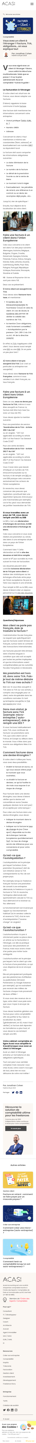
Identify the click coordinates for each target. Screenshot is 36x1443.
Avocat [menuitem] (6, 1329)
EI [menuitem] (3, 1343)
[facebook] (8, 1410)
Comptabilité (8, 37)
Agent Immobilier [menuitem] (10, 1332)
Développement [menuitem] (9, 1380)
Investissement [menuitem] (9, 1377)
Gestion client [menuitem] (8, 1373)
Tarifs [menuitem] (5, 1401)
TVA (14, 343)
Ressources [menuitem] (7, 1351)
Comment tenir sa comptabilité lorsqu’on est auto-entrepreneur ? (16, 1264)
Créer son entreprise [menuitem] (11, 1355)
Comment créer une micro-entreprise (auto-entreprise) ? (18, 1230)
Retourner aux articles (13, 14)
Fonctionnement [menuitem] (9, 1396)
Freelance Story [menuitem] (9, 1384)
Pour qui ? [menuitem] (7, 1307)
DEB (18, 349)
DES (8, 349)
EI (7, 123)
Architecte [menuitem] (7, 1325)
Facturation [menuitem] (7, 1369)
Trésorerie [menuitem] (7, 1366)
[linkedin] (12, 1410)
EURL (29, 120)
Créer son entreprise (11, 1225)
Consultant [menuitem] (7, 1311)
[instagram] (16, 1410)
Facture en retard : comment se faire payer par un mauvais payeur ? (18, 1197)
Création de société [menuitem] (10, 1405)
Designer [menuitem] (6, 1318)
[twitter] (4, 1410)
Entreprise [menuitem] (7, 1392)
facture (23, 106)
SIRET (30, 145)
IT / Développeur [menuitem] (9, 1315)
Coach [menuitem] (5, 1322)
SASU (24, 120)
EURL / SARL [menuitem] (7, 1339)
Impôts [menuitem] (6, 1362)
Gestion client (8, 1191)
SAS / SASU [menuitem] (7, 1336)
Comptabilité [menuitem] (8, 1359)
